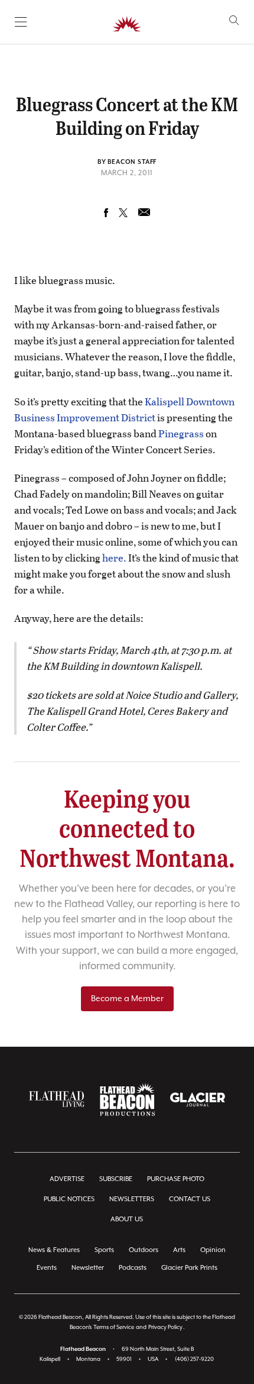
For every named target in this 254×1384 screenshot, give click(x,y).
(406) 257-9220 (194, 1359)
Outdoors (143, 1250)
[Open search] (234, 20)
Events (47, 1268)
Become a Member (127, 999)
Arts (179, 1250)
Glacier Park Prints (189, 1268)
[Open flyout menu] (20, 22)
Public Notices (69, 1199)
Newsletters (131, 1199)
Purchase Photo (175, 1179)
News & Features (54, 1250)
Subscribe (115, 1179)
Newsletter (87, 1268)
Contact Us (189, 1199)
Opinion (213, 1250)
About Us (126, 1219)
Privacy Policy (165, 1327)
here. (114, 557)
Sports (104, 1250)
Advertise (67, 1179)
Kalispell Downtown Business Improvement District (124, 409)
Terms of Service (113, 1327)
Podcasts (132, 1268)
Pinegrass (181, 433)
